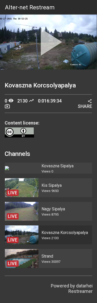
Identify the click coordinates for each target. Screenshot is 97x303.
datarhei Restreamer (80, 288)
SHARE (85, 104)
